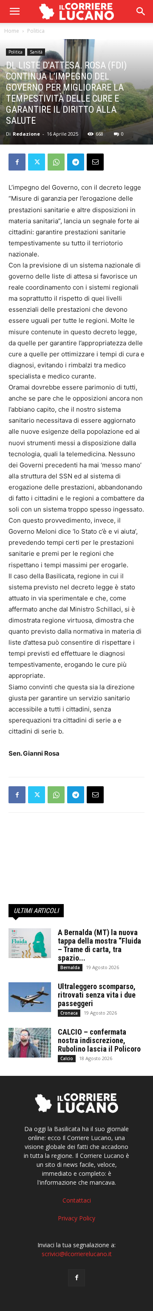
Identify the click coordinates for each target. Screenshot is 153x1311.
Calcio (66, 1058)
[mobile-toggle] (14, 11)
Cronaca (69, 1013)
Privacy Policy (76, 1218)
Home (11, 30)
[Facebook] (17, 162)
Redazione (26, 134)
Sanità (36, 52)
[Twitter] (36, 162)
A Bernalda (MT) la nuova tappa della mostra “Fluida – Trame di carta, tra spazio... (99, 945)
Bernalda (70, 967)
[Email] (95, 162)
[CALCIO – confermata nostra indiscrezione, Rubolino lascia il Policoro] (29, 1043)
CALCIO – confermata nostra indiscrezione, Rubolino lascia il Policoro (99, 1040)
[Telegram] (75, 162)
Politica (36, 30)
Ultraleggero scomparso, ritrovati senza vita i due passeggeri (97, 995)
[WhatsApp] (56, 162)
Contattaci (76, 1200)
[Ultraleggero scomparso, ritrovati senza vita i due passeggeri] (29, 997)
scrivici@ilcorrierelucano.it (77, 1254)
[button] (141, 11)
